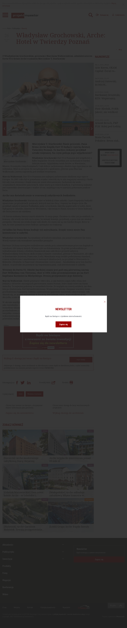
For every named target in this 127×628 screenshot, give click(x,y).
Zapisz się (63, 324)
